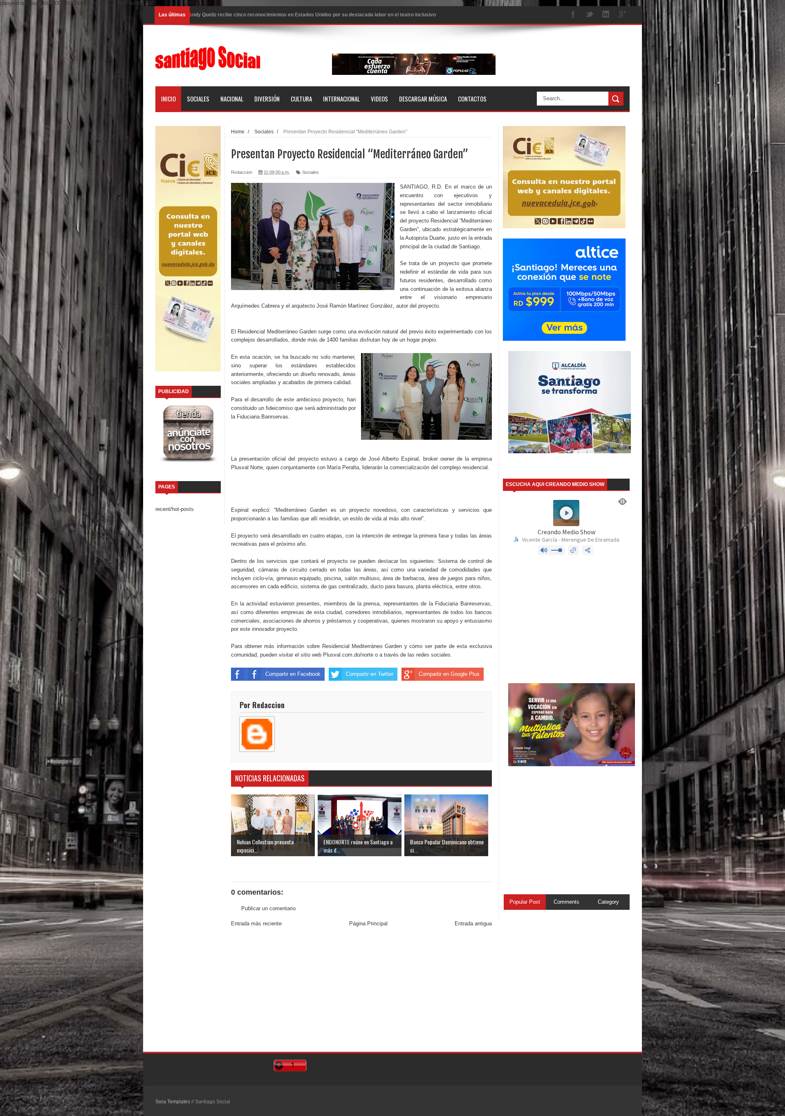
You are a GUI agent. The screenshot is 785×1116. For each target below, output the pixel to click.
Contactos (472, 98)
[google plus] (622, 15)
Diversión (267, 98)
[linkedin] (606, 15)
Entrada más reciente (256, 923)
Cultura (301, 98)
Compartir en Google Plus (449, 674)
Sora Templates (172, 1102)
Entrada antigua (473, 923)
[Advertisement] (361, 990)
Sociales (198, 98)
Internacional (341, 98)
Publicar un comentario (268, 908)
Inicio (168, 98)
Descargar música (423, 98)
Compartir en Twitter (369, 674)
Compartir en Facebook (293, 674)
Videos (379, 98)
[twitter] (589, 15)
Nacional (231, 98)
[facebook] (573, 15)
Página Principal (368, 923)
